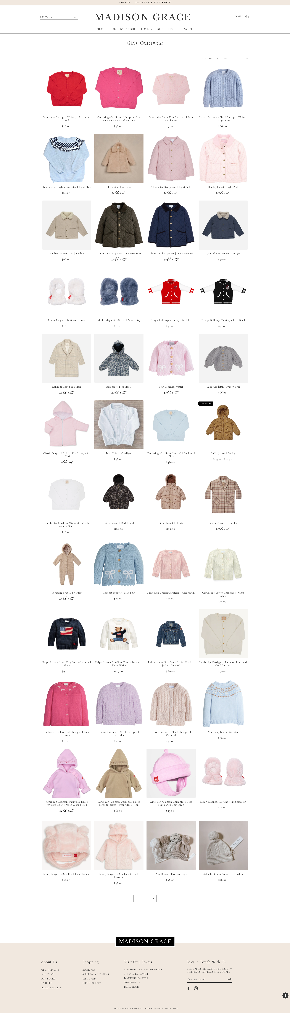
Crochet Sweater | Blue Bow (119, 593)
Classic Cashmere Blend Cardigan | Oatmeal (171, 734)
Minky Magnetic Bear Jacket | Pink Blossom (119, 875)
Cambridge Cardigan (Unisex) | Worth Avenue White (67, 524)
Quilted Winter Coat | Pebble (67, 253)
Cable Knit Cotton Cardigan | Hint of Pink (171, 593)
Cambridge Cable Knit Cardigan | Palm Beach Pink (171, 119)
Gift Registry (91, 983)
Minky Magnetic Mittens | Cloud (67, 320)
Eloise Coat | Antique (119, 187)
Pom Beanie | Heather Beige (171, 874)
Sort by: (207, 58)
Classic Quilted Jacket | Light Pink (171, 187)
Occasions (185, 29)
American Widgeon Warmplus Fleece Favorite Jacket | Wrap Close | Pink (67, 803)
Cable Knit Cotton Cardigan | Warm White (223, 594)
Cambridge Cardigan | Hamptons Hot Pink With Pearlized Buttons (119, 119)
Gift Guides (165, 29)
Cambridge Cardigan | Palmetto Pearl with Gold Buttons (223, 664)
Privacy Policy (51, 988)
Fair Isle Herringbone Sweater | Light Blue (67, 187)
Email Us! (88, 970)
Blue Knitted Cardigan (119, 453)
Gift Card (89, 979)
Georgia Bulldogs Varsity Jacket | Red (171, 320)
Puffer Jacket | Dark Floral (119, 523)
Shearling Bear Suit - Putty (67, 593)
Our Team (47, 974)
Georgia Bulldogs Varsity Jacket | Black (223, 320)
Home (112, 29)
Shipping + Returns (95, 974)
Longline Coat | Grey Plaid (223, 523)
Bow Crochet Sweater (171, 387)
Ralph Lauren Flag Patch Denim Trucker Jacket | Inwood (171, 664)
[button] (247, 16)
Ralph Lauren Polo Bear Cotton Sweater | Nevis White (119, 664)
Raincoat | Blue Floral (118, 387)
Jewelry (146, 29)
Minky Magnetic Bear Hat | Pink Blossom (66, 874)
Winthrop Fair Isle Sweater (223, 732)
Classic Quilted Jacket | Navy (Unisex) (171, 253)
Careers (46, 983)
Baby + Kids (128, 29)
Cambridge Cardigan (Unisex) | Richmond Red (66, 119)
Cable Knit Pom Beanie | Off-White (223, 874)
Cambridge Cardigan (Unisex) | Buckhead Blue (171, 455)
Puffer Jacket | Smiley (223, 453)
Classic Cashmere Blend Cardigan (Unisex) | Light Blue (223, 119)
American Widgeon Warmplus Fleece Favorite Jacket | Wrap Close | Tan (119, 803)
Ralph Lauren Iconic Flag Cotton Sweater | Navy (66, 664)
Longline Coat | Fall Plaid (66, 387)
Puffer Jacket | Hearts (171, 523)
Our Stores (49, 979)
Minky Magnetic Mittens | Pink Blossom (223, 802)
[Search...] (75, 17)
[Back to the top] (285, 995)
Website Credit (170, 1008)
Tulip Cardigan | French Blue (223, 387)
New (100, 29)
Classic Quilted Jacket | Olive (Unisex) (119, 253)
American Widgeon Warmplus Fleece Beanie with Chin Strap (171, 803)
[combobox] (59, 16)
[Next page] (153, 898)
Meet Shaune (50, 970)
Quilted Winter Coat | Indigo (223, 253)
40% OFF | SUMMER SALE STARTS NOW (145, 3)
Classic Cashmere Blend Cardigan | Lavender (119, 734)
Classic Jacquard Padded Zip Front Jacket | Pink (67, 455)
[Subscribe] (229, 979)
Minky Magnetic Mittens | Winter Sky (118, 320)
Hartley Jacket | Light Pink (223, 187)
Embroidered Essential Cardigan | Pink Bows (67, 734)
